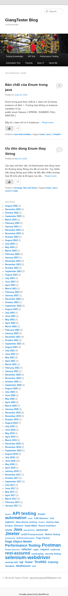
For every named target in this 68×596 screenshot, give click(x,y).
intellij (8, 530)
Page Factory (43, 538)
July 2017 (10, 485)
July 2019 (10, 426)
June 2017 (10, 488)
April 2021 (10, 361)
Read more (48, 122)
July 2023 (10, 278)
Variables (10, 566)
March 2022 (11, 326)
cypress (9, 522)
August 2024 (11, 240)
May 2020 (10, 399)
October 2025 (11, 213)
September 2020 (13, 385)
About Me (53, 63)
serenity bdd (11, 562)
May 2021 (10, 357)
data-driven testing (26, 522)
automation (16, 518)
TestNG (40, 562)
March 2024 (11, 250)
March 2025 (11, 219)
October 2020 (11, 381)
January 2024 (11, 257)
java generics (29, 530)
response (55, 549)
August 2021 (11, 347)
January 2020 (11, 409)
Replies (56, 134)
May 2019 (10, 433)
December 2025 (13, 209)
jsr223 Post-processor (32, 534)
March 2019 (11, 440)
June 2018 (10, 461)
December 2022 (13, 299)
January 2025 (11, 226)
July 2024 (10, 244)
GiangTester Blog (21, 20)
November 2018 (13, 447)
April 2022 (10, 323)
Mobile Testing (52, 534)
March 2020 (11, 405)
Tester (29, 562)
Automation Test (13, 63)
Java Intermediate (22, 134)
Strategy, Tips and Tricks (25, 188)
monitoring (10, 538)
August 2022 (11, 309)
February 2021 (12, 368)
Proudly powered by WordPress (34, 594)
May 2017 (10, 492)
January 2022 (11, 333)
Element (18, 525)
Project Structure (12, 550)
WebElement (23, 565)
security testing (53, 554)
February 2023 (12, 292)
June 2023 (10, 281)
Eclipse (9, 526)
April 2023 (10, 285)
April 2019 (10, 437)
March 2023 (11, 288)
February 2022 (12, 330)
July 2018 (10, 457)
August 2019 (11, 423)
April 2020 (10, 402)
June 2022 (10, 316)
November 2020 (13, 378)
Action (8, 514)
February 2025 (12, 223)
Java (48, 134)
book (30, 518)
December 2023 (13, 261)
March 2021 (11, 364)
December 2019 (13, 412)
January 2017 (11, 505)
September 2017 (13, 481)
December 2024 (13, 230)
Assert (41, 514)
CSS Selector (41, 518)
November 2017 (13, 474)
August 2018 (11, 454)
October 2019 (11, 419)
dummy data (52, 522)
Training (29, 63)
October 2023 (11, 268)
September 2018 (13, 450)
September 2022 (13, 306)
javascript (42, 529)
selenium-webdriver (27, 557)
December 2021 (13, 337)
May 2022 (10, 319)
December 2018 (13, 443)
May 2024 (10, 247)
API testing (24, 513)
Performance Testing (49, 56)
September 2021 (13, 343)
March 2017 (11, 499)
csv (52, 518)
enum (42, 134)
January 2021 (11, 371)
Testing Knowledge (14, 56)
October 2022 (11, 302)
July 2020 (10, 392)
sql (21, 562)
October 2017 (11, 478)
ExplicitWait (31, 526)
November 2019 (13, 416)
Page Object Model (18, 541)
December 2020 (13, 374)
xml (34, 566)
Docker (42, 522)
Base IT (40, 63)
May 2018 (10, 464)
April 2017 (10, 495)
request (44, 549)
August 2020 (11, 388)
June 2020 (10, 395)
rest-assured (17, 553)
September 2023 (13, 271)
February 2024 (12, 254)
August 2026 (11, 206)
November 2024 (13, 233)
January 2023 (11, 295)
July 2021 (10, 350)
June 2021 (10, 354)
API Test (31, 56)
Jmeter (12, 533)
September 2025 (13, 216)
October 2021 (11, 340)
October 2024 (11, 237)
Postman (51, 545)
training (53, 562)
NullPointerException (25, 538)
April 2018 (10, 468)
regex (36, 549)
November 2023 (13, 264)
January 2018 (11, 471)
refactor (26, 549)
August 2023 (11, 275)
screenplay (37, 553)
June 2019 (10, 430)
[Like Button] (9, 128)
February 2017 (12, 502)
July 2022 (10, 312)
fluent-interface (47, 525)
